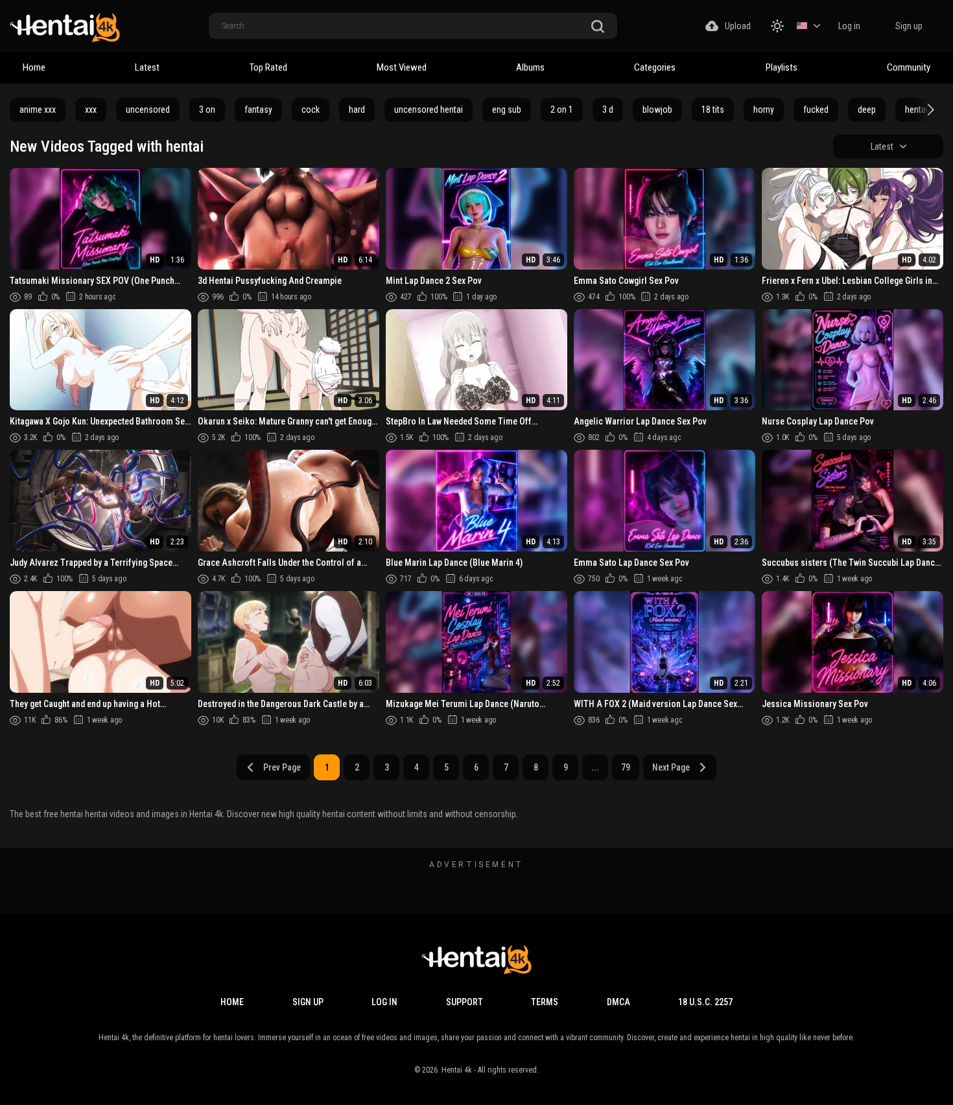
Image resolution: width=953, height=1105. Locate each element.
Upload (738, 26)
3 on (207, 109)
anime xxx (37, 109)
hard (357, 109)
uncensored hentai (428, 109)
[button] (929, 109)
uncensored (148, 109)
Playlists (781, 67)
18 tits (712, 109)
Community (908, 67)
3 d (607, 109)
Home (34, 67)
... (595, 767)
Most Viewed (402, 67)
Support (464, 1002)
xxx (91, 109)
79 (625, 767)
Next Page (671, 767)
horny (763, 109)
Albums (530, 67)
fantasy (258, 109)
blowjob (657, 109)
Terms (544, 1002)
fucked (816, 109)
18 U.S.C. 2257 (705, 1002)
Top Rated (268, 67)
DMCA (618, 1002)
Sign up (909, 26)
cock (310, 109)
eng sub (506, 109)
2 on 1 (561, 109)
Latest (147, 67)
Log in (849, 26)
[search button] (597, 26)
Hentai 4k (456, 1070)
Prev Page (282, 767)
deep (867, 109)
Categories (655, 67)
